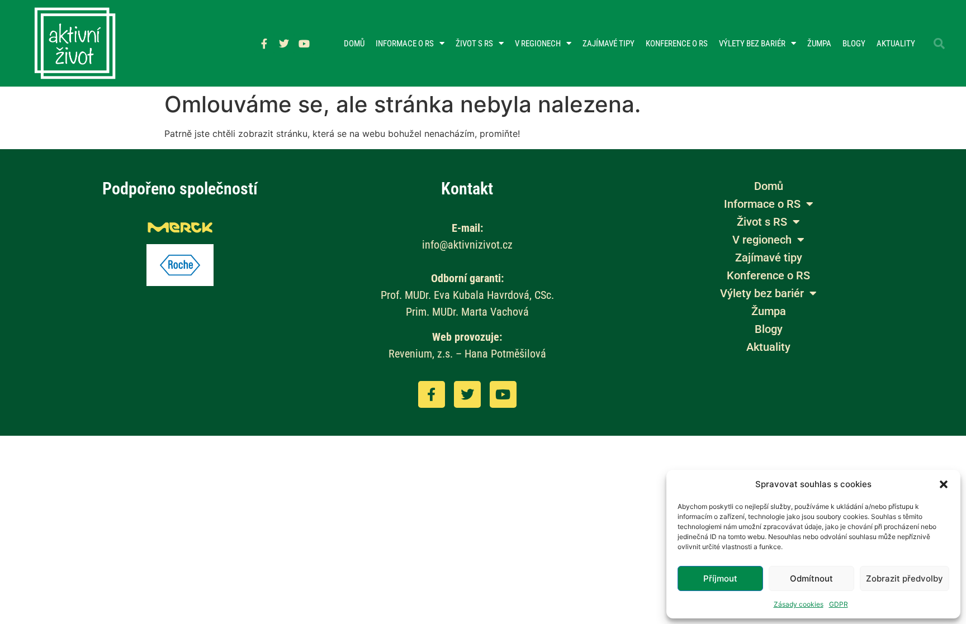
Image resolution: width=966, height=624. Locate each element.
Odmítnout (811, 578)
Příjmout (720, 578)
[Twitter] (284, 44)
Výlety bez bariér (752, 44)
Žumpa (819, 44)
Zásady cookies (798, 604)
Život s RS (474, 44)
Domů (354, 44)
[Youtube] (304, 44)
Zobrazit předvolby (904, 578)
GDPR (838, 604)
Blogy (853, 44)
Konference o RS (677, 44)
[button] (943, 484)
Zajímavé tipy (608, 44)
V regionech (538, 44)
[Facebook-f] (264, 44)
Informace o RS (405, 44)
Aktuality (896, 44)
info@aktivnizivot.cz (467, 244)
